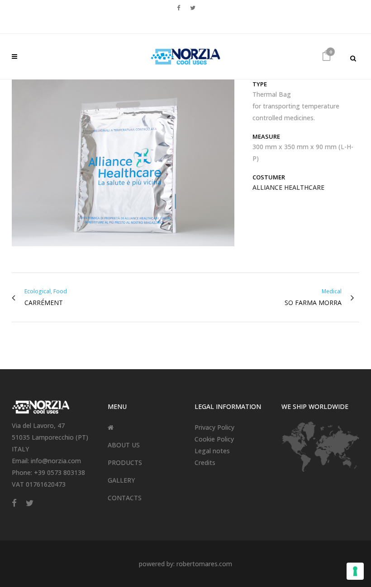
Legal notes (212, 450)
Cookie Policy (214, 439)
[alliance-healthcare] (123, 166)
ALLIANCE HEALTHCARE (288, 187)
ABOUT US (124, 445)
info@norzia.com (56, 460)
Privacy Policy (214, 427)
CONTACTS (125, 497)
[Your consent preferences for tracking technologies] (355, 571)
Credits (205, 462)
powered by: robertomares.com (185, 563)
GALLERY (121, 480)
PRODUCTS (125, 462)
